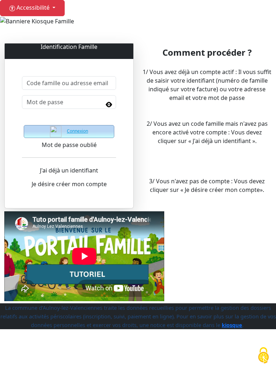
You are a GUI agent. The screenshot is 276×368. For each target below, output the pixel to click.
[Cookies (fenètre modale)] (263, 356)
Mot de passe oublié (69, 145)
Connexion (77, 131)
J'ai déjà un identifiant (69, 170)
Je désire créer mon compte (69, 184)
